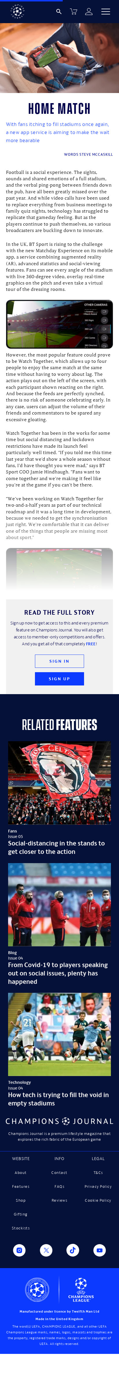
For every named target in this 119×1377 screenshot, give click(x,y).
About (21, 1172)
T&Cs (98, 1172)
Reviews (60, 1200)
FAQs (59, 1186)
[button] (105, 11)
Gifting (21, 1214)
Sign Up (59, 678)
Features (20, 1186)
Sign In (59, 661)
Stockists (21, 1228)
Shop (21, 1200)
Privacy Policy (98, 1186)
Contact (59, 1172)
